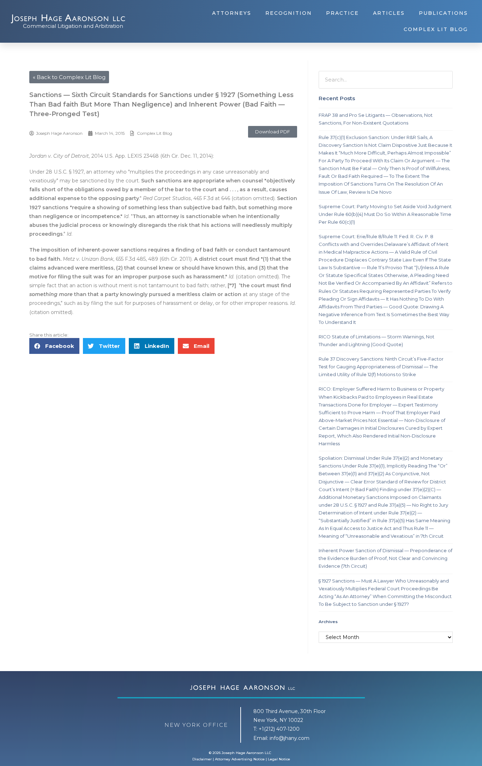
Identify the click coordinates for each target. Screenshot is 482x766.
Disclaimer (202, 759)
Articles (389, 13)
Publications (443, 13)
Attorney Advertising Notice (240, 759)
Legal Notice (279, 759)
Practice (342, 13)
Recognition (288, 13)
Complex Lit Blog (436, 29)
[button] (272, 132)
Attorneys (231, 13)
